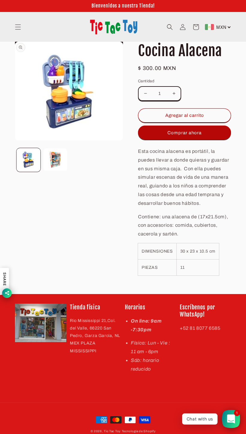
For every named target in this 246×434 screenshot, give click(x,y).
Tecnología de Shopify (139, 431)
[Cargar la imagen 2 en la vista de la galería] (56, 160)
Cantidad (146, 81)
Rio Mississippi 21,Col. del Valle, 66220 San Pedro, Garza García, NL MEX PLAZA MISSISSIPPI (95, 335)
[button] (18, 27)
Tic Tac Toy (112, 431)
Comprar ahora (184, 132)
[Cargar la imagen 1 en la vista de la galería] (28, 160)
